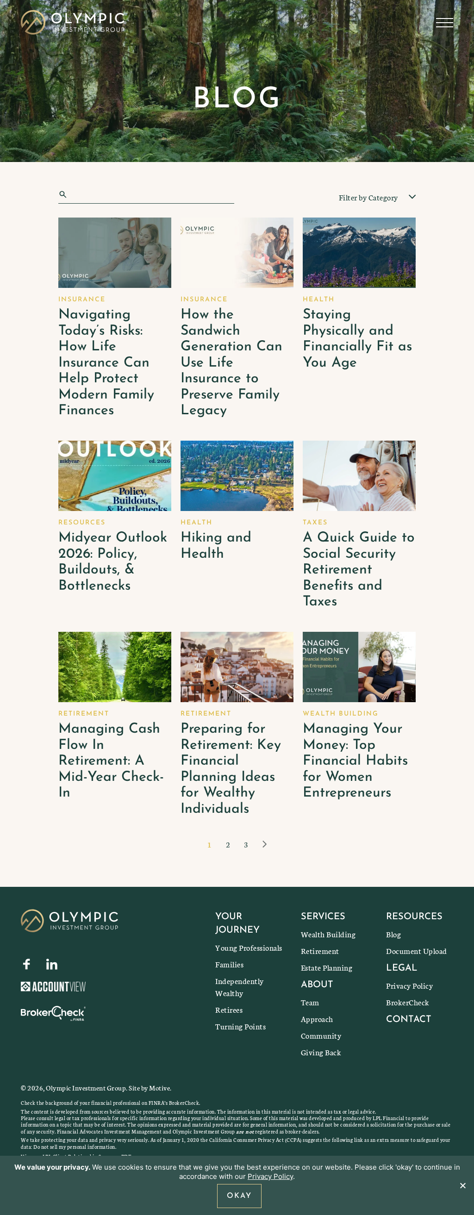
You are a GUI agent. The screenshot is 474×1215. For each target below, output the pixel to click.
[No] (462, 1185)
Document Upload (416, 950)
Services (323, 917)
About (317, 985)
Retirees (229, 1009)
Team (310, 1002)
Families (229, 964)
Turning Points (240, 1026)
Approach (317, 1018)
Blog (393, 933)
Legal (402, 968)
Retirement (320, 950)
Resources (414, 917)
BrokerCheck (408, 1002)
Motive (159, 1087)
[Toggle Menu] (444, 22)
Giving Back (321, 1052)
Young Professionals (248, 947)
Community (321, 1035)
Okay (239, 1196)
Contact (408, 1019)
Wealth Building (328, 933)
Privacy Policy (409, 985)
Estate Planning (327, 967)
